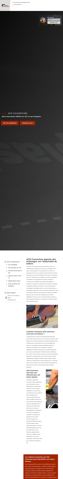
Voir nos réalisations (10, 123)
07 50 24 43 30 (17, 4)
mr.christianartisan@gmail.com (22, 2)
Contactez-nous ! (27, 123)
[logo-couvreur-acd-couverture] (5, 5)
